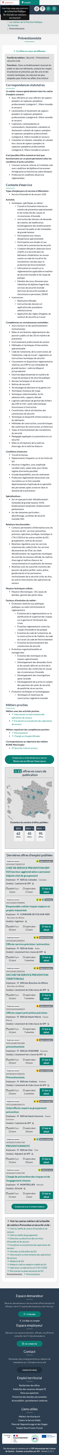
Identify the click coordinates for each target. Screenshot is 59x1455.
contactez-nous (29, 1370)
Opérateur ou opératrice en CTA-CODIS (28, 1267)
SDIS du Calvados (29, 879)
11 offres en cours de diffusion (31, 51)
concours (8, 2)
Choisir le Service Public (29, 1420)
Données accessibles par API (28, 1451)
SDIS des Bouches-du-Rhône (34, 983)
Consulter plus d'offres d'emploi (29, 1206)
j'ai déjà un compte (31, 1320)
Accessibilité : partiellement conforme (29, 1400)
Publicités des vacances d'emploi (28, 1389)
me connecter (30, 1343)
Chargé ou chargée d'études (27, 736)
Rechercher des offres (29, 1385)
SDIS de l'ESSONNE (29, 1050)
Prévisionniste (21, 733)
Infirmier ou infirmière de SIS (23, 1251)
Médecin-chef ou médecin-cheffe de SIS (27, 1264)
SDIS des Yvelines (29, 1081)
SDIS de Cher (26, 1150)
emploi (27, 2)
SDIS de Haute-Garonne (32, 1116)
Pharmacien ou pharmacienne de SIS (26, 1271)
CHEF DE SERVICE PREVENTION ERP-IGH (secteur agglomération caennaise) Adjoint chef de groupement (28, 871)
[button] (45, 1389)
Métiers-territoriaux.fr (29, 1416)
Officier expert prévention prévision (26, 1012)
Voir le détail (47, 890)
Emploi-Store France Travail (29, 1428)
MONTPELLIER (27, 1184)
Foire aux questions (29, 1393)
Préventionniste (15, 1077)
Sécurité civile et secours (26, 748)
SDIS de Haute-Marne (31, 1016)
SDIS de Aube (27, 948)
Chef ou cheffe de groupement (23, 1235)
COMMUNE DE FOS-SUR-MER (35, 914)
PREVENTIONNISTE (18, 1145)
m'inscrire (30, 1314)
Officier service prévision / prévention (28, 944)
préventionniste (15, 1046)
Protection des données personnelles (29, 1396)
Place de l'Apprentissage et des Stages (30, 1424)
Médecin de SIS (16, 1261)
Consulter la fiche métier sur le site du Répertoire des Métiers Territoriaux (29, 759)
